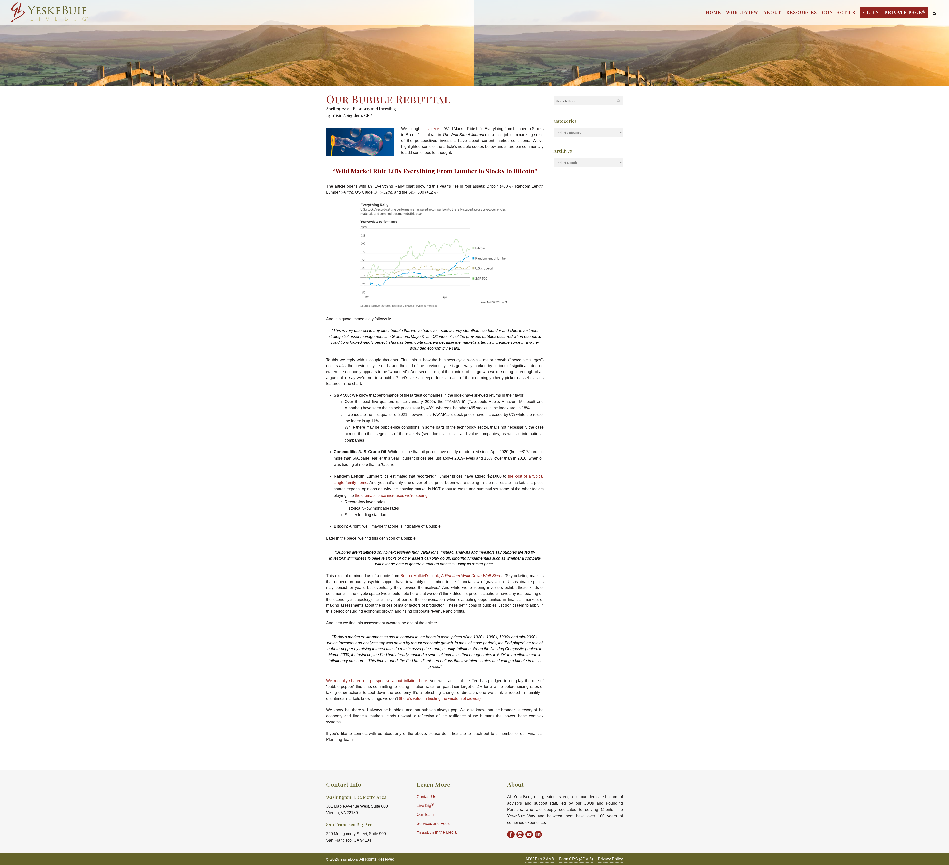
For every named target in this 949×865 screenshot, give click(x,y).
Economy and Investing (374, 108)
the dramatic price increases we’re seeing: (392, 495)
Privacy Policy (610, 859)
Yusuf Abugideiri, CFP (352, 115)
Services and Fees (433, 823)
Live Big (425, 805)
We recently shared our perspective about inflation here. (377, 681)
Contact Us (426, 797)
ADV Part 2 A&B (539, 859)
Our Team (425, 814)
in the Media (437, 832)
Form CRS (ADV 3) (576, 859)
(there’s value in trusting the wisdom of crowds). (440, 698)
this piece (430, 129)
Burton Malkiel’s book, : (451, 576)
